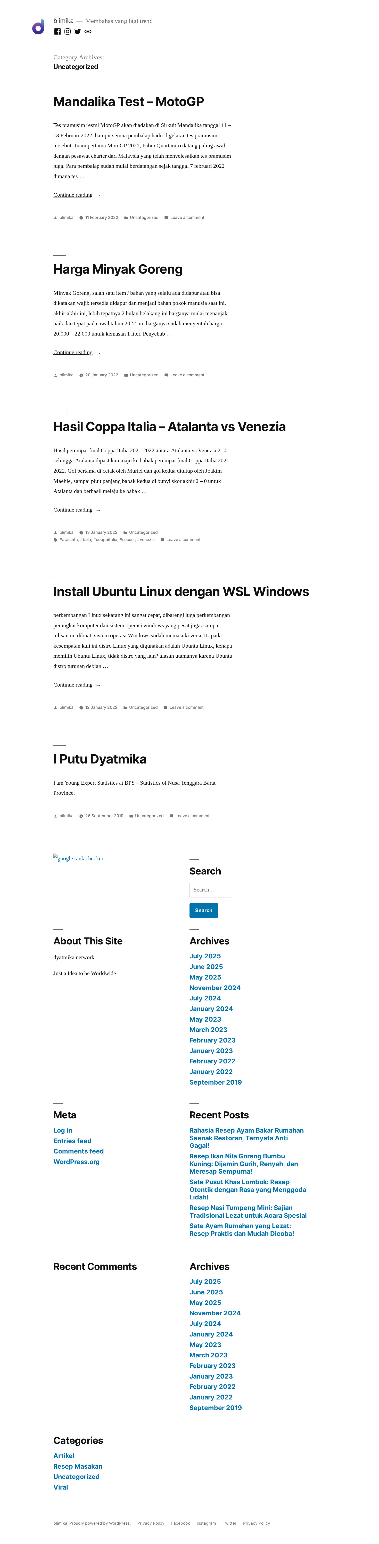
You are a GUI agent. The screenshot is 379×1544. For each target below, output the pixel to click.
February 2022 (213, 1061)
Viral (60, 1487)
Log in (62, 1130)
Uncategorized (144, 217)
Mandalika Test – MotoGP (128, 101)
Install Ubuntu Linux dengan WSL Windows (181, 591)
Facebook (180, 1523)
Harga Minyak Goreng (118, 269)
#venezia (146, 539)
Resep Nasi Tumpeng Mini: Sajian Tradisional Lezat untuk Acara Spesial (248, 1211)
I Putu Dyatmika (100, 759)
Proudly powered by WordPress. (100, 1523)
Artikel (64, 1456)
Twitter (229, 1523)
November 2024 (215, 988)
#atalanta (69, 539)
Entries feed (72, 1141)
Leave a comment (187, 217)
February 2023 (213, 1040)
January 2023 (211, 1051)
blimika (63, 21)
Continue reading (77, 194)
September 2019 (216, 1082)
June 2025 (206, 966)
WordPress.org (76, 1162)
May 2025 (205, 977)
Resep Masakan (77, 1466)
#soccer (127, 539)
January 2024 (211, 1009)
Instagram (206, 1523)
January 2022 (211, 1072)
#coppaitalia (105, 539)
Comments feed (78, 1151)
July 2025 (205, 956)
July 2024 (205, 998)
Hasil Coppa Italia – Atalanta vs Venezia (169, 426)
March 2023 (208, 1029)
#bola (85, 539)
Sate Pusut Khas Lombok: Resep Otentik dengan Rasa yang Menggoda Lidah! (248, 1189)
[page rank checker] (78, 858)
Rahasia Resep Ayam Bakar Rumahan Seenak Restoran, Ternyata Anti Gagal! (247, 1137)
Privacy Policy (150, 1523)
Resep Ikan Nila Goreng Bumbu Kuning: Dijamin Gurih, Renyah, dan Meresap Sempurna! (244, 1163)
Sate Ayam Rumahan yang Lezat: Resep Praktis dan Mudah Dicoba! (242, 1229)
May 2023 (205, 1019)
